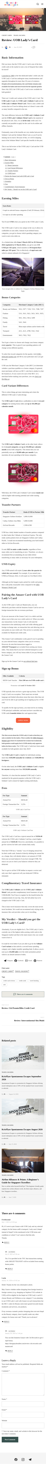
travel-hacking (34, 981)
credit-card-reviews (9, 981)
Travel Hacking (19, 35)
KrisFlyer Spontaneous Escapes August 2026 (22, 1129)
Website (4, 1420)
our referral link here (30, 661)
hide (13, 157)
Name (4, 1399)
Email (4, 1410)
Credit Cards (7, 35)
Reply (6, 1242)
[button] (42, 4)
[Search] (38, 4)
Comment (6, 1371)
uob (4, 984)
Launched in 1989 (8, 76)
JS (9, 47)
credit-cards (22, 981)
